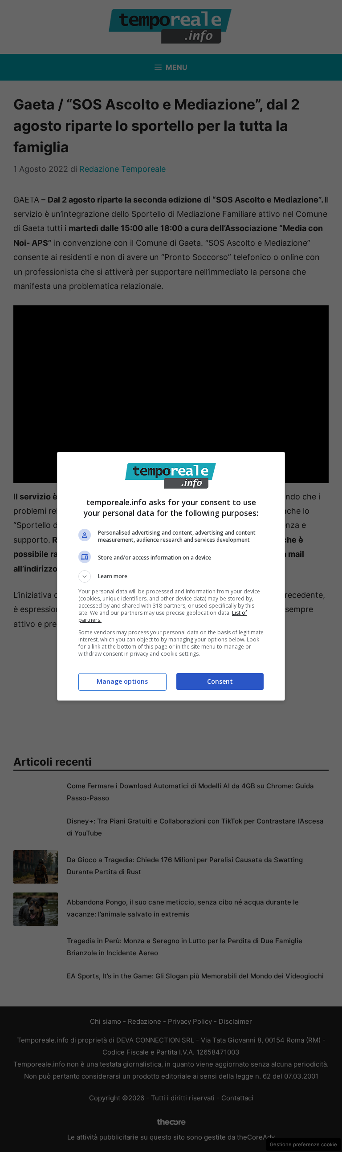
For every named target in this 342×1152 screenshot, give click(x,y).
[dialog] (171, 576)
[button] (171, 576)
